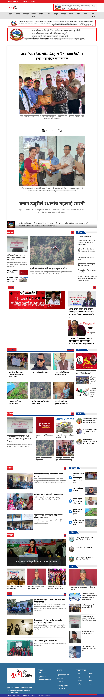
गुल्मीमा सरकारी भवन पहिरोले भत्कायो (86, 258)
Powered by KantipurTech (45, 695)
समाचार (18, 14)
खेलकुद (56, 14)
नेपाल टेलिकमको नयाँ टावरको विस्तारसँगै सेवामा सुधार (89, 649)
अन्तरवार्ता (11, 287)
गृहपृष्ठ (10, 14)
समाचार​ (79, 677)
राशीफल (33, 1)
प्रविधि (78, 14)
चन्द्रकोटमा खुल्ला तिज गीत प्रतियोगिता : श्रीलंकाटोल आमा (56, 587)
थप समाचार (70, 350)
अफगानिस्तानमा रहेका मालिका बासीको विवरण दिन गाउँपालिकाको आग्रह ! (89, 618)
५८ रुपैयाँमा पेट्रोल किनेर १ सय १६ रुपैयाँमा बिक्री (93, 393)
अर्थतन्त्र (10, 413)
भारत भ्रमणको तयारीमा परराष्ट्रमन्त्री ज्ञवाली (88, 632)
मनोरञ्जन (63, 14)
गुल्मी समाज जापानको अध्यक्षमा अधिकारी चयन (88, 606)
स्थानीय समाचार (11, 350)
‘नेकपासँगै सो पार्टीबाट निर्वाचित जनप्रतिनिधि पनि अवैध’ (86, 372)
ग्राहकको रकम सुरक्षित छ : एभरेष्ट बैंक (44, 436)
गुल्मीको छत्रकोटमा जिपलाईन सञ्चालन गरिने (48, 269)
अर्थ (48, 14)
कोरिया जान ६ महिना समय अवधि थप (93, 380)
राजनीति (41, 14)
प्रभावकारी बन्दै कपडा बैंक (84, 236)
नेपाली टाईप (26, 1)
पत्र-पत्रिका (93, 15)
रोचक (85, 14)
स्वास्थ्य (71, 14)
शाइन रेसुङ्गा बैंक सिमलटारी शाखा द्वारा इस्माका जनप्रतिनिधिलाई (65, 459)
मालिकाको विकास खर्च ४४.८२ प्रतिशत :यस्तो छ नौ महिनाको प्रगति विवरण (16, 257)
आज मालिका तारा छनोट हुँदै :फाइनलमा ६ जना (14, 587)
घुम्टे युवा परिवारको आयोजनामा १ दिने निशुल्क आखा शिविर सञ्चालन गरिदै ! (86, 251)
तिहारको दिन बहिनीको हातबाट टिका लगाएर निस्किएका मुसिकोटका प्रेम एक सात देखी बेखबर (87, 278)
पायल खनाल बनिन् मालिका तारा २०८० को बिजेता (36, 561)
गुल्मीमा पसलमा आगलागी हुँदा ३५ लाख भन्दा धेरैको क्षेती (87, 265)
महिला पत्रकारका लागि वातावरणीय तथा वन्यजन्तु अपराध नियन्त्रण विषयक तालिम (87, 243)
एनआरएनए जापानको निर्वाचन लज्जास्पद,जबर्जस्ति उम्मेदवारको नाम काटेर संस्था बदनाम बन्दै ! (89, 596)
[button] (95, 1)
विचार (90, 681)
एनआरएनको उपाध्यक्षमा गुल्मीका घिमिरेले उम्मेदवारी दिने (36, 587)
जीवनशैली (26, 14)
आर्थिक (79, 684)
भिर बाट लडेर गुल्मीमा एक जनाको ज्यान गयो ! (87, 271)
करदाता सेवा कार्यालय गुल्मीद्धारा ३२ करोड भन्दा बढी (65, 436)
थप (73, 232)
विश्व (90, 677)
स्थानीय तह (34, 15)
